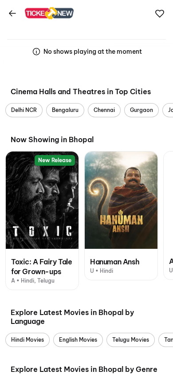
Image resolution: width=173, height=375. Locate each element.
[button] (159, 14)
